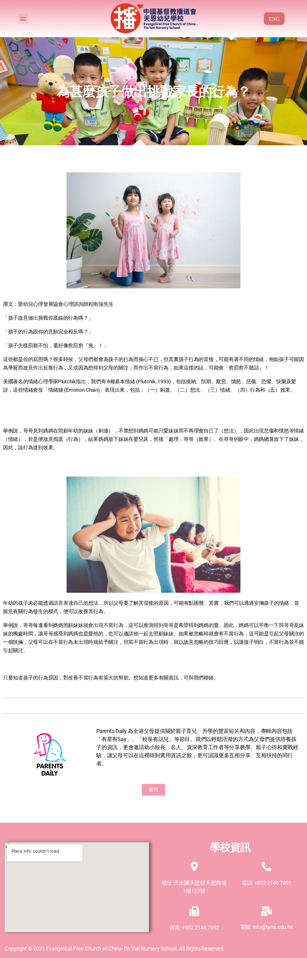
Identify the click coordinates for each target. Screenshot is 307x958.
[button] (23, 19)
